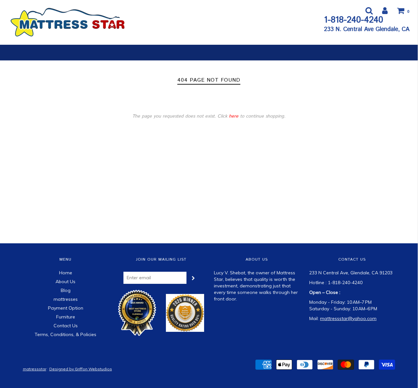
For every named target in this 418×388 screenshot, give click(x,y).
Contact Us (66, 326)
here (233, 116)
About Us (65, 281)
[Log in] (381, 10)
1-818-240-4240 (353, 20)
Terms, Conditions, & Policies (65, 334)
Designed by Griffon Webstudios (80, 368)
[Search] (365, 10)
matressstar (34, 368)
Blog (66, 290)
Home (65, 273)
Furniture (65, 317)
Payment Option (65, 308)
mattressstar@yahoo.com (348, 318)
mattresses (66, 299)
